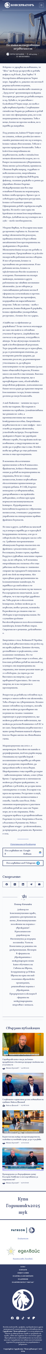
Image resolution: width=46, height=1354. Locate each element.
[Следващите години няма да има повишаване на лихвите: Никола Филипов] (23, 1084)
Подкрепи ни (23, 1238)
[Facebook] (7, 884)
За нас (22, 1267)
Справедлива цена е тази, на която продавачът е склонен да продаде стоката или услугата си (23, 1062)
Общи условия (23, 1273)
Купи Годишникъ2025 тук (23, 1206)
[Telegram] (31, 884)
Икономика (24, 57)
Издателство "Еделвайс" (23, 1259)
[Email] (39, 884)
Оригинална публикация (23, 844)
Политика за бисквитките (23, 1276)
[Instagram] (17, 1318)
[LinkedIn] (23, 884)
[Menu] (41, 5)
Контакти (23, 1270)
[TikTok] (23, 1318)
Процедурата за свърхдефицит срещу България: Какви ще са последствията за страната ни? (20, 1177)
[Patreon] (33, 1318)
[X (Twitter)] (15, 884)
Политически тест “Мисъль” (23, 1282)
